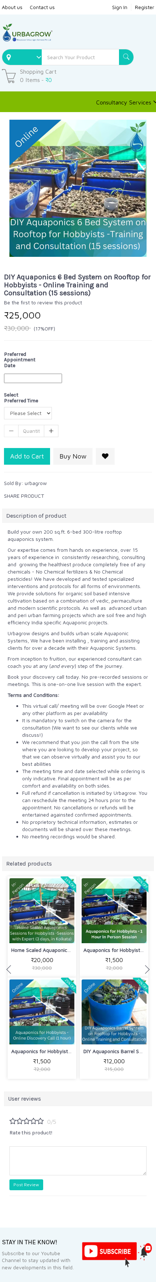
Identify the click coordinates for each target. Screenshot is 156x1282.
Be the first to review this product (43, 302)
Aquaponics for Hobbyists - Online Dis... (56, 1051)
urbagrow (36, 483)
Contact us (42, 7)
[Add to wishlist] (42, 933)
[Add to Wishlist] (105, 456)
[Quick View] (59, 933)
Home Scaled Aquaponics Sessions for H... (59, 950)
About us (12, 7)
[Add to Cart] (25, 933)
